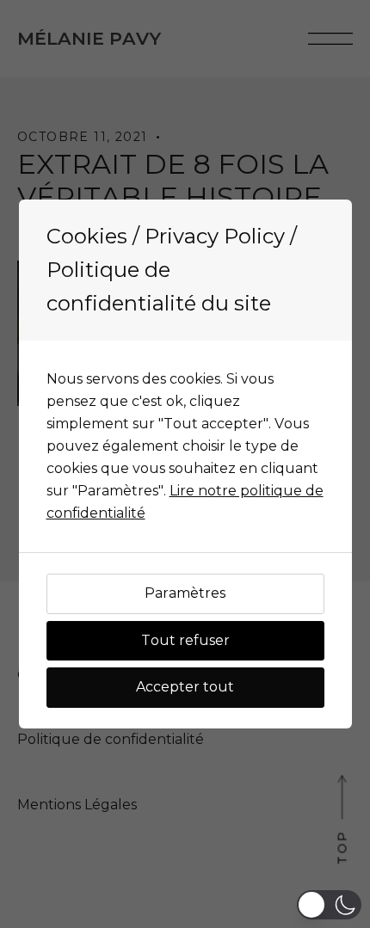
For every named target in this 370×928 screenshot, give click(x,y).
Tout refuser (185, 640)
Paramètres (185, 593)
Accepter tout (185, 687)
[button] (329, 904)
